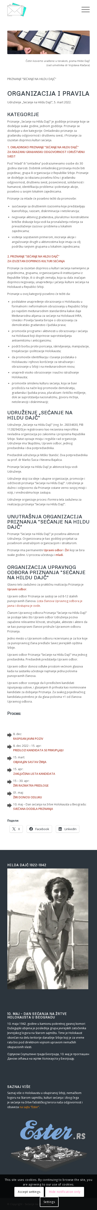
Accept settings (29, 1192)
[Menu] (83, 9)
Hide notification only (65, 1192)
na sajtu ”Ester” (29, 1107)
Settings (49, 1202)
